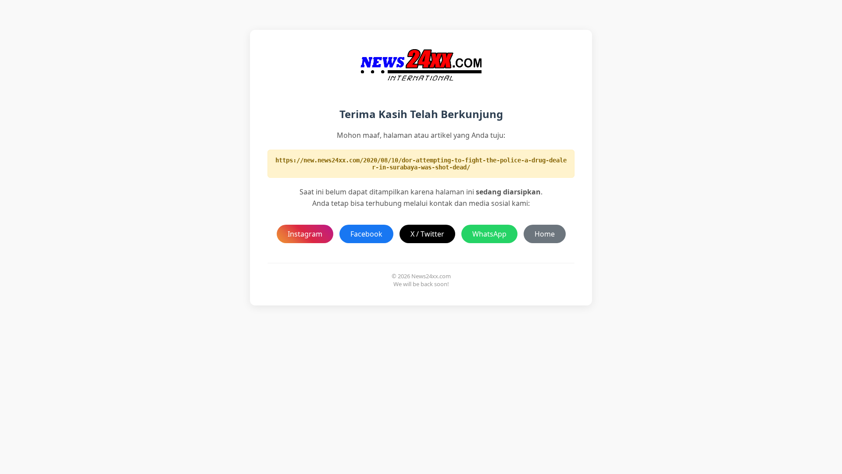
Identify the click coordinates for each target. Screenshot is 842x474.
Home (545, 234)
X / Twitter (427, 234)
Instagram (305, 234)
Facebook (366, 234)
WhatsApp (489, 234)
